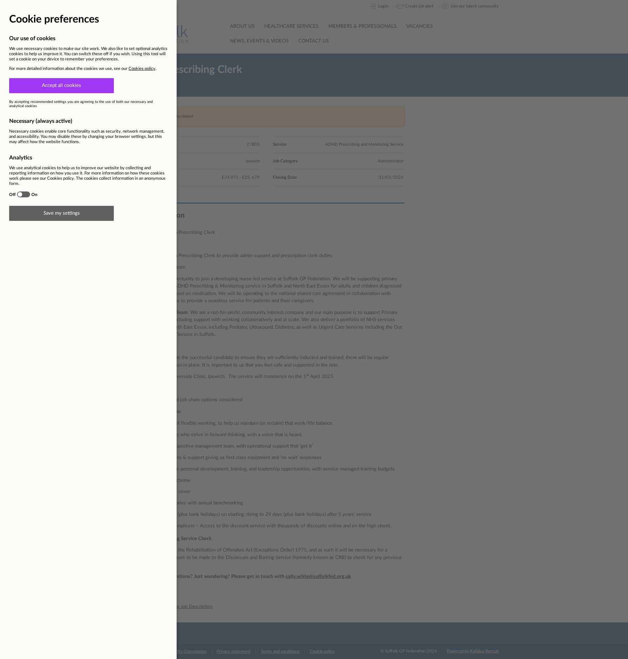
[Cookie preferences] (314, 329)
